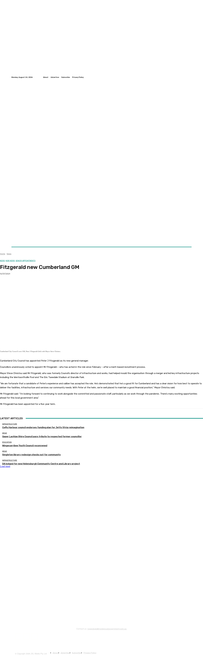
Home (2, 254)
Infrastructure (9, 424)
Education (7, 442)
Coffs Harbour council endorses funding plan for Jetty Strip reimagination (43, 427)
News (9, 254)
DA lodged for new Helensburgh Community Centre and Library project (41, 463)
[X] (16, 283)
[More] (58, 283)
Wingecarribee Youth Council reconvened (24, 445)
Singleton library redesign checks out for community (31, 454)
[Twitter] (186, 77)
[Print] (48, 283)
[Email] (37, 283)
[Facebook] (182, 77)
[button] (188, 239)
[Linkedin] (190, 77)
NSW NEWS (10, 261)
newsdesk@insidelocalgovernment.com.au (107, 629)
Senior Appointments (25, 261)
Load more (5, 466)
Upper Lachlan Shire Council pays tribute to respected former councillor (42, 436)
